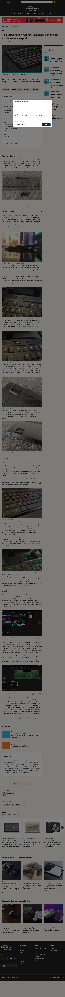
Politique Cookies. (18, 114)
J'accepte (46, 124)
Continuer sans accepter (47, 101)
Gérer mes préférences (20, 124)
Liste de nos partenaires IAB (20, 121)
